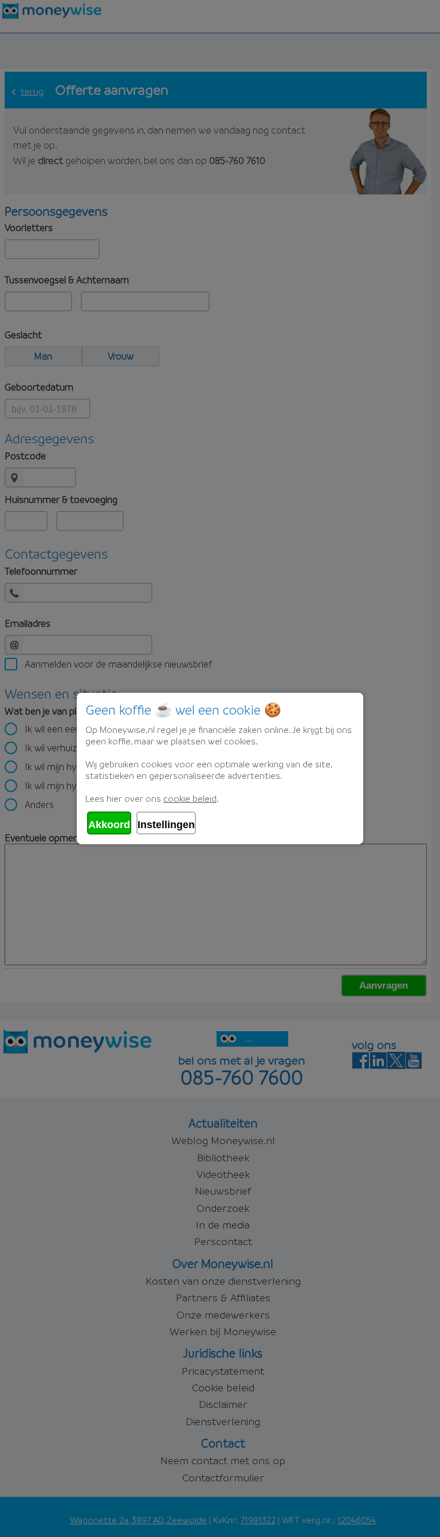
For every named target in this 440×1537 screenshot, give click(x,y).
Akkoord (109, 824)
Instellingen (166, 824)
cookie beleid (190, 798)
